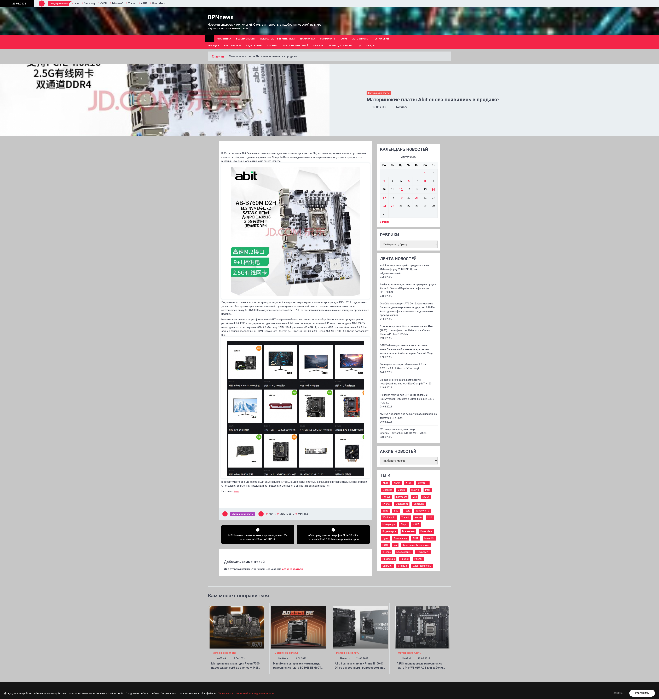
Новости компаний (295, 45)
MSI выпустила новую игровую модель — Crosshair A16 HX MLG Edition (403, 431)
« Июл (384, 222)
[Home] (209, 38)
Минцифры (389, 524)
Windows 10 (422, 510)
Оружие (318, 45)
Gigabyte (387, 489)
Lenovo (386, 497)
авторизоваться (292, 569)
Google (402, 489)
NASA (426, 497)
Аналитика (224, 38)
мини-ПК (429, 538)
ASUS (144, 3)
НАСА (416, 524)
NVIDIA (103, 3)
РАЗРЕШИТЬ (642, 693)
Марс (404, 524)
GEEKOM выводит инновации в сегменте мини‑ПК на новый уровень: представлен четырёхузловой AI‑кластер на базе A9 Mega (406, 349)
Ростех (418, 559)
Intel (76, 3)
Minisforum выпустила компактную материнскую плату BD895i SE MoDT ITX (297, 667)
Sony (385, 510)
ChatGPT (423, 483)
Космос (272, 45)
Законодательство (341, 45)
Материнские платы (378, 93)
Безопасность (245, 38)
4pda (236, 491)
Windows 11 (389, 517)
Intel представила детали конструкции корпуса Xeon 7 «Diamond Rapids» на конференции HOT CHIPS (408, 288)
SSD (396, 510)
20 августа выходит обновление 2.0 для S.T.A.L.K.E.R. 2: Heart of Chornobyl (403, 366)
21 (417, 198)
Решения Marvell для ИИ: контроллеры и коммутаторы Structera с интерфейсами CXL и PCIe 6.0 (407, 398)
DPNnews (221, 17)
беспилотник (403, 552)
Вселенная (408, 531)
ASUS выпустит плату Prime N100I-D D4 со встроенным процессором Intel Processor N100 (360, 667)
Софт (344, 38)
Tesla (407, 510)
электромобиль (422, 565)
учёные (402, 565)
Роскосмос (389, 559)
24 (384, 206)
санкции (387, 565)
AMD (385, 483)
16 (433, 189)
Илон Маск (158, 3)
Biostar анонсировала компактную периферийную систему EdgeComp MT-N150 (405, 381)
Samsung (89, 3)
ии (395, 545)
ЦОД (385, 545)
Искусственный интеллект (277, 38)
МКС (430, 517)
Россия (405, 559)
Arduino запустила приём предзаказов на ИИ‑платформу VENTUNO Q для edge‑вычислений (404, 269)
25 (392, 206)
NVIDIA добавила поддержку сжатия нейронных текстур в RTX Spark (408, 415)
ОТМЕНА (618, 693)
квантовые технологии (416, 545)
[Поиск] (450, 42)
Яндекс (387, 552)
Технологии (381, 38)
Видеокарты (254, 45)
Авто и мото (360, 38)
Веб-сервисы (232, 45)
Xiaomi (132, 3)
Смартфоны (328, 38)
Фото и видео (367, 45)
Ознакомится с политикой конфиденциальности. (246, 693)
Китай (418, 517)
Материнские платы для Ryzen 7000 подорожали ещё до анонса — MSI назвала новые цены (235, 667)
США (416, 538)
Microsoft (117, 3)
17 (384, 198)
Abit (271, 513)
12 (401, 189)
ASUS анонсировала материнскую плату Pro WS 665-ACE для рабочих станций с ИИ (420, 667)
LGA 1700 (286, 513)
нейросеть (423, 552)
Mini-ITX (303, 513)
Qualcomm (402, 503)
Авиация (213, 45)
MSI (415, 497)
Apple (397, 483)
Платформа (307, 38)
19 (401, 198)
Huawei (415, 489)
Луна (385, 538)
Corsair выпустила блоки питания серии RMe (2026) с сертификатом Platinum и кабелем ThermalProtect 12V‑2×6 (406, 330)
